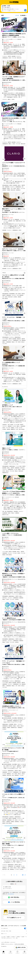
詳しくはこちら (11, 893)
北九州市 (13, 936)
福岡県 (8, 936)
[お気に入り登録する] (24, 29)
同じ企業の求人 (5, 386)
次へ (23, 874)
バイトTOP (3, 936)
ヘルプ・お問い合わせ (5, 942)
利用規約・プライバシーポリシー (7, 944)
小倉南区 (18, 936)
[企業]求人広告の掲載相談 (19, 944)
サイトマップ (12, 942)
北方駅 (23, 936)
